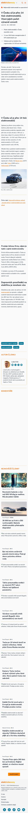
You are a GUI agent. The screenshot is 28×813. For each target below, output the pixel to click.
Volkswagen (5, 166)
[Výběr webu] (17, 3)
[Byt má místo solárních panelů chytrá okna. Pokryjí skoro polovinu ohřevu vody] (14, 540)
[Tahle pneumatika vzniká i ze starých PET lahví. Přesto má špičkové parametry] (14, 571)
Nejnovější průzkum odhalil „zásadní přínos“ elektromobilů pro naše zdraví (13, 202)
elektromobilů (5, 292)
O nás (3, 794)
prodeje (16, 347)
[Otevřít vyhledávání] (22, 3)
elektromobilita (6, 347)
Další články (14, 774)
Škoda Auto (19, 161)
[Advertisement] (14, 99)
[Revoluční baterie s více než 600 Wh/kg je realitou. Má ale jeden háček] (14, 480)
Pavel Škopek (5, 517)
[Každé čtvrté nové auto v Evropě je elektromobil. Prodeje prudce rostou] (14, 690)
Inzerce (3, 797)
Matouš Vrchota (6, 489)
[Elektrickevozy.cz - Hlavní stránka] (8, 3)
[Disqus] (14, 414)
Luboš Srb (3, 25)
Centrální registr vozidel (9, 343)
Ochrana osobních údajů (8, 805)
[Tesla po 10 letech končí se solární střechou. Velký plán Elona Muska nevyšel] (14, 630)
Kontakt (3, 799)
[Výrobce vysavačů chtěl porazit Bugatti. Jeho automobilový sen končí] (14, 602)
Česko (21, 343)
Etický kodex (5, 802)
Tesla (9, 163)
